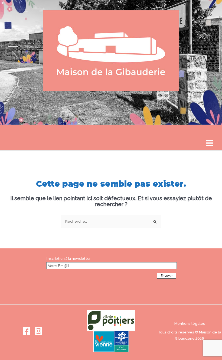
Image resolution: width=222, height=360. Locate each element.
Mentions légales (189, 323)
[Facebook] (26, 331)
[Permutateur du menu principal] (210, 143)
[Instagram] (38, 331)
